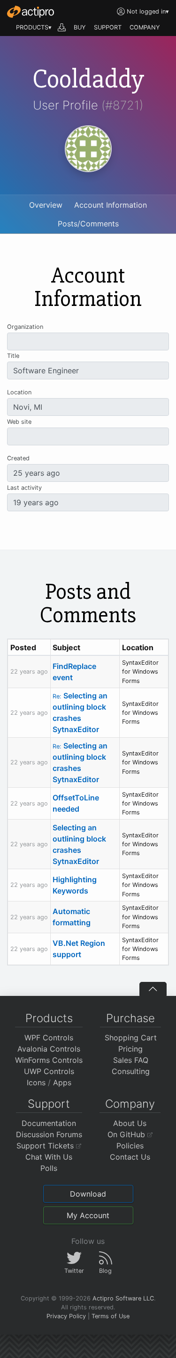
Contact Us (130, 1157)
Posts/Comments (88, 223)
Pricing (130, 1048)
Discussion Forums (49, 1134)
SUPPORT (108, 27)
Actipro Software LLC (123, 1298)
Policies (130, 1145)
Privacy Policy (66, 1316)
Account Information (110, 205)
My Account (88, 1215)
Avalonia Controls (48, 1048)
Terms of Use (111, 1316)
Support (49, 1104)
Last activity (24, 487)
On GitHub (127, 1134)
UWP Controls (49, 1071)
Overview (45, 205)
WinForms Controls (49, 1060)
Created (18, 458)
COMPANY (145, 27)
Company (130, 1104)
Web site (19, 421)
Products (49, 1018)
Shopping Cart (131, 1037)
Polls (48, 1168)
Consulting (131, 1071)
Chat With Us (48, 1157)
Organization (25, 326)
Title (13, 355)
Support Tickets (46, 1145)
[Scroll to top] (153, 989)
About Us (129, 1123)
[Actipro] (30, 11)
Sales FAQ (130, 1060)
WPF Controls (48, 1037)
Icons (36, 1082)
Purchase (130, 1018)
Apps (62, 1082)
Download (88, 1193)
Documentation (49, 1123)
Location (19, 392)
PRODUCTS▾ (34, 27)
